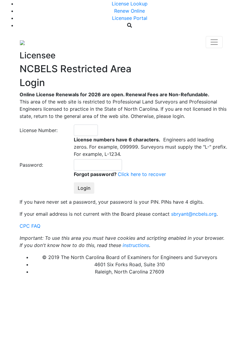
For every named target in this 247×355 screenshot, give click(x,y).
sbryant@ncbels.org (194, 214)
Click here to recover (142, 174)
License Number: (39, 130)
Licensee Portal (129, 18)
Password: (31, 165)
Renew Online (129, 11)
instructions (136, 245)
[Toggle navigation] (214, 42)
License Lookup (130, 4)
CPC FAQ (30, 226)
